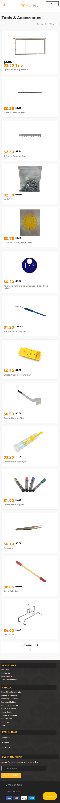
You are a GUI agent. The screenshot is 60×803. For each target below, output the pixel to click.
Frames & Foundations (10, 695)
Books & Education (8, 709)
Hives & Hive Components (11, 692)
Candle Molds (6, 719)
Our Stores (5, 670)
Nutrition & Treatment (9, 705)
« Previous (27, 645)
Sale (3, 725)
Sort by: (40, 24)
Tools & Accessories (9, 715)
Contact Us (5, 673)
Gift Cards (5, 722)
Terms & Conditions (9, 680)
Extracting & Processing (10, 699)
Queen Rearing (7, 712)
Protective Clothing (8, 702)
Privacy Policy (6, 676)
